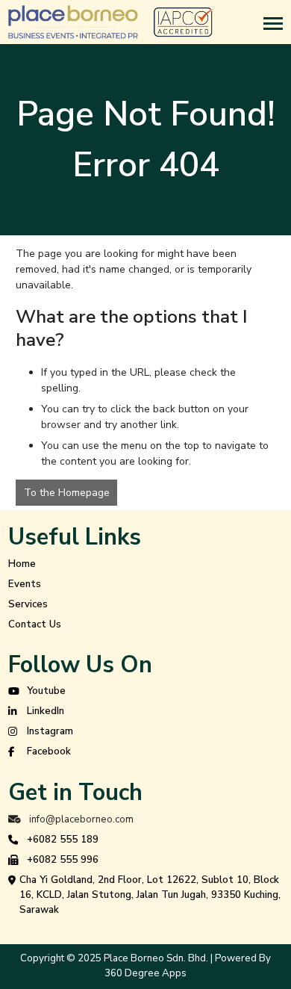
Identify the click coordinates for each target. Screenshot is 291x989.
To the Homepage (67, 493)
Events (24, 584)
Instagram (50, 731)
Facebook (49, 751)
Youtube (46, 691)
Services (28, 604)
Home (22, 564)
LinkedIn (45, 711)
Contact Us (34, 624)
